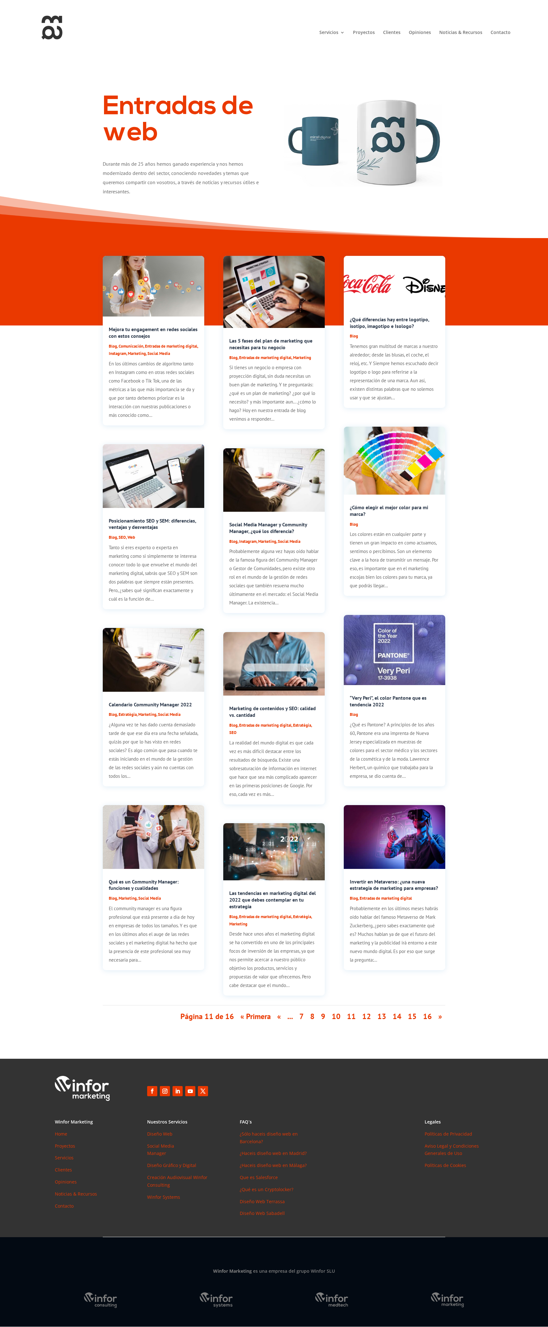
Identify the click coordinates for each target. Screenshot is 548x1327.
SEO (122, 537)
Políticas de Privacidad (448, 1134)
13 (381, 1016)
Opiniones (420, 32)
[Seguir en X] (203, 1091)
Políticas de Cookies (445, 1165)
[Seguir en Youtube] (190, 1091)
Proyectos (364, 32)
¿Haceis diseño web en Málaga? (273, 1165)
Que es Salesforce (259, 1177)
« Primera (255, 1016)
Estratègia (128, 714)
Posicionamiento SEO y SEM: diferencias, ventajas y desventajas (152, 523)
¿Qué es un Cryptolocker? (266, 1189)
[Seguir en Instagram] (165, 1091)
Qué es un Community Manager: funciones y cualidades (144, 884)
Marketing (137, 353)
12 (366, 1016)
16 (427, 1016)
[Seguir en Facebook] (152, 1091)
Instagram (117, 353)
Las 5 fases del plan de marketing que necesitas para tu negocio (270, 343)
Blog (113, 346)
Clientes (392, 32)
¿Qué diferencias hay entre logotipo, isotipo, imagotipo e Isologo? (389, 322)
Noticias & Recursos (460, 32)
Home (61, 1134)
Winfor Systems (163, 1197)
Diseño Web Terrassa (262, 1201)
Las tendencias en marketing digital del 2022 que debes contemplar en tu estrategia (272, 900)
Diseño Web (160, 1134)
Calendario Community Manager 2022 (150, 704)
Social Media (158, 353)
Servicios (328, 32)
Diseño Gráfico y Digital (171, 1165)
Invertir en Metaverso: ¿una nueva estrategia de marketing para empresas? (394, 884)
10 (336, 1016)
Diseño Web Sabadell (262, 1213)
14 (397, 1016)
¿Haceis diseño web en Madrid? (273, 1153)
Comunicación (131, 346)
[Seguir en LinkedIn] (178, 1091)
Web (131, 537)
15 (412, 1016)
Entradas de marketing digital (171, 346)
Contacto (501, 32)
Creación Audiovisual (170, 1177)
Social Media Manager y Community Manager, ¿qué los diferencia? (268, 527)
